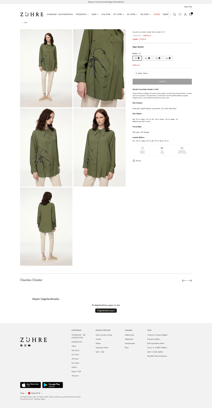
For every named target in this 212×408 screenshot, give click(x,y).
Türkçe (22, 393)
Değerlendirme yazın (106, 310)
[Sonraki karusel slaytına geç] (190, 280)
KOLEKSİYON (77, 342)
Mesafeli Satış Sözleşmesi (157, 356)
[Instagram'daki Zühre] (25, 346)
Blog (126, 347)
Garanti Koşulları (153, 339)
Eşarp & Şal (76, 371)
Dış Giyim (75, 363)
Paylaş (138, 161)
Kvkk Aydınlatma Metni (155, 343)
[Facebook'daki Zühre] (21, 346)
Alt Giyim (75, 358)
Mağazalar (129, 339)
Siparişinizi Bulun (102, 347)
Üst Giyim (75, 354)
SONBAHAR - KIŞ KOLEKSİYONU (78, 336)
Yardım (98, 339)
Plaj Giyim (75, 350)
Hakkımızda (129, 335)
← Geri (24, 22)
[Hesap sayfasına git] (185, 14)
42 (156, 58)
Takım (74, 346)
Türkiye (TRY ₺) (35, 393)
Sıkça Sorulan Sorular (104, 335)
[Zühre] (31, 14)
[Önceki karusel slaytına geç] (184, 281)
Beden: (137, 53)
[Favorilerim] (180, 14)
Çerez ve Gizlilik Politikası (157, 347)
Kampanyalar (130, 343)
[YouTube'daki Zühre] (29, 346)
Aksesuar (75, 375)
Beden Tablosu (143, 73)
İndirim (74, 367)
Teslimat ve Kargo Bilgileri (157, 335)
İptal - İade (100, 351)
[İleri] (130, 2)
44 (167, 58)
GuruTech (30, 399)
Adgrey (43, 399)
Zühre (34, 397)
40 (146, 58)
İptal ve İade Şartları (155, 351)
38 (136, 58)
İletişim (98, 343)
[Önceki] (81, 2)
